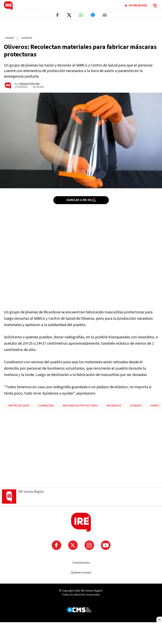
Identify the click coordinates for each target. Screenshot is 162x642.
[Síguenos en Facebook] (56, 545)
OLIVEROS (136, 406)
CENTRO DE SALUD (18, 406)
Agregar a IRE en (78, 200)
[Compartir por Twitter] (69, 15)
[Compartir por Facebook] (57, 15)
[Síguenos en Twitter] (73, 545)
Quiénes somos (81, 572)
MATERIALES (114, 406)
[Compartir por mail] (105, 15)
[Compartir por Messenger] (93, 15)
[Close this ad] (159, 619)
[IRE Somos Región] (8, 5)
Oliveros (26, 38)
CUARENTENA (46, 406)
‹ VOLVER (9, 38)
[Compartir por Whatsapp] (81, 15)
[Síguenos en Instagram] (89, 545)
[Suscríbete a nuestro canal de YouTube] (105, 545)
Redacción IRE (29, 84)
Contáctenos (81, 562)
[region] (81, 28)
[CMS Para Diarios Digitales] (79, 609)
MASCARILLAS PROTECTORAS (80, 406)
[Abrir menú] (155, 5)
